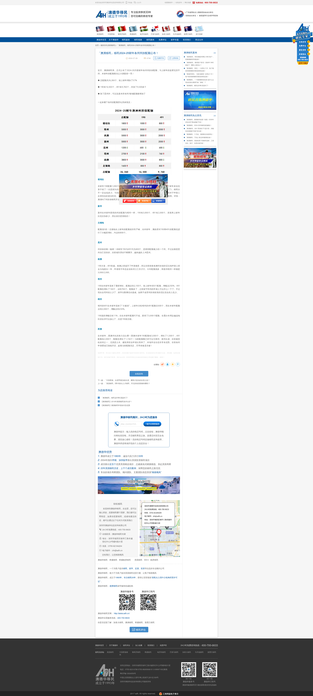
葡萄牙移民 (136, 652)
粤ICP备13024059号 (128, 673)
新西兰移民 (212, 652)
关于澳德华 (113, 39)
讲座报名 (302, 54)
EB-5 (146, 559)
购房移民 (154, 559)
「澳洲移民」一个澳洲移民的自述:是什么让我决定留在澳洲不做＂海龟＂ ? (199, 81)
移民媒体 (126, 39)
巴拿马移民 (174, 652)
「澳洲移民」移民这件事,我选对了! (196, 85)
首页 (97, 45)
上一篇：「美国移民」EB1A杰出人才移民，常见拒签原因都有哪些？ (124, 383)
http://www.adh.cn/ (122, 613)
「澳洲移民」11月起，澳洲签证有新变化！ (199, 134)
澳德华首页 (101, 39)
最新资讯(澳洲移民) (108, 45)
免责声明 (163, 645)
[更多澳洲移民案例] (214, 52)
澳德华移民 (103, 559)
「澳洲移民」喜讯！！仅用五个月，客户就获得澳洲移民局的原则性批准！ (199, 69)
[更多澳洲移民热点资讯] (214, 115)
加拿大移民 (186, 652)
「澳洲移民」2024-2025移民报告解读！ (198, 125)
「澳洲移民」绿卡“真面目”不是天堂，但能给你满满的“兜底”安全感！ (199, 129)
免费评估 (302, 45)
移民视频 (138, 39)
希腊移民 (113, 559)
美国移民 (138, 559)
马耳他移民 (199, 652)
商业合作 (199, 39)
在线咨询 (302, 42)
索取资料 (302, 50)
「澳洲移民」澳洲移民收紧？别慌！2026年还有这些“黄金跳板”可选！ (199, 120)
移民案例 (150, 39)
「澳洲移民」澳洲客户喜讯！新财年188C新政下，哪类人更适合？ (199, 63)
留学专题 (175, 39)
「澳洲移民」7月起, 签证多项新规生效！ (198, 137)
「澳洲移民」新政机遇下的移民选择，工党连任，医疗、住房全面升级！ (199, 141)
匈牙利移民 (161, 652)
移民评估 (126, 645)
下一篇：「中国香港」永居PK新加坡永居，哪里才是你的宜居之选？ (124, 380)
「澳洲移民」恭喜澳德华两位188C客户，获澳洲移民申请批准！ (199, 58)
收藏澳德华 (169, 2)
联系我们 (187, 39)
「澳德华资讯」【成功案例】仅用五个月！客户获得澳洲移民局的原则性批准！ (199, 75)
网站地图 (188, 2)
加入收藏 (138, 645)
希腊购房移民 (125, 559)
